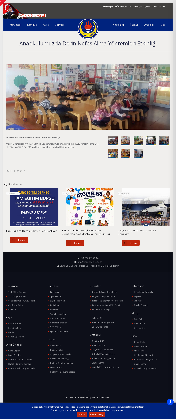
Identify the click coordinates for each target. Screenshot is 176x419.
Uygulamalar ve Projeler (61, 354)
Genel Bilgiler (14, 350)
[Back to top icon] (88, 391)
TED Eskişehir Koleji (17, 296)
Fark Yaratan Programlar (103, 322)
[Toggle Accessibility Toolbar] (170, 402)
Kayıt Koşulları (14, 323)
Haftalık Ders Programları (19, 364)
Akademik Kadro (15, 305)
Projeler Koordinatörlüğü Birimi (106, 305)
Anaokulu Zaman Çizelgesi (20, 359)
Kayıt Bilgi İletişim (16, 336)
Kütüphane (55, 305)
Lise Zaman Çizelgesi (143, 355)
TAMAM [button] (82, 414)
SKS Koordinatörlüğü (101, 309)
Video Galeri (139, 323)
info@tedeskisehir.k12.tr (89, 262)
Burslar (11, 332)
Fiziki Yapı (54, 292)
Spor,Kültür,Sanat (100, 327)
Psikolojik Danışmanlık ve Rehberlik (107, 300)
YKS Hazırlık (139, 350)
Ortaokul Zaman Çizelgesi (103, 354)
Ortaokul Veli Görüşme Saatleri (105, 367)
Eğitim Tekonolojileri (59, 331)
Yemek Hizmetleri (58, 314)
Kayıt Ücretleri (14, 328)
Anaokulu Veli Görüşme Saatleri (22, 368)
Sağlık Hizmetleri (57, 300)
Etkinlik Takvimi (141, 305)
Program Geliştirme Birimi (103, 296)
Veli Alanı (138, 300)
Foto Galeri (139, 319)
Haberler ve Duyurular (143, 292)
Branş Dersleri (14, 355)
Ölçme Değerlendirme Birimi (104, 292)
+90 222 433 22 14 (89, 258)
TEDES (162, 6)
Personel (12, 309)
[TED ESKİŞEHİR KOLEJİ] (88, 29)
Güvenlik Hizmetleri (58, 322)
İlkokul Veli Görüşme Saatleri (62, 372)
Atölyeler (54, 309)
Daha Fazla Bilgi (96, 414)
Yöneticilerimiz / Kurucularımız (21, 300)
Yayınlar (137, 296)
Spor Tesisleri (56, 296)
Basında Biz (139, 328)
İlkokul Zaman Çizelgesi (60, 358)
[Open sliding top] (3, 3)
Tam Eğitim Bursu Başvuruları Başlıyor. (31, 231)
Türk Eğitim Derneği (17, 292)
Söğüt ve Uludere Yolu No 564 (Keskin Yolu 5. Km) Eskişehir (89, 265)
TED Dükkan (55, 327)
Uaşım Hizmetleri (57, 318)
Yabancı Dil (97, 318)
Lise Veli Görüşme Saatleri (145, 368)
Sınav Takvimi (56, 367)
